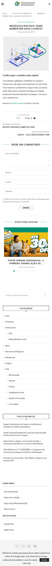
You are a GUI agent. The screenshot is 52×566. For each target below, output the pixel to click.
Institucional (10, 328)
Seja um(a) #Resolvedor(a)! (15, 503)
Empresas (9, 322)
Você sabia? (14, 404)
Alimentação (14, 375)
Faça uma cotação (11, 497)
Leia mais (27, 563)
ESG (10, 333)
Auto (7, 316)
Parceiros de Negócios (22, 13)
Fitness (12, 387)
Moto (7, 346)
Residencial (10, 357)
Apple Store (9, 530)
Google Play (9, 524)
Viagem (8, 363)
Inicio (5, 13)
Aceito (44, 560)
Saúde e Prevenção (17, 398)
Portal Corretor (17, 103)
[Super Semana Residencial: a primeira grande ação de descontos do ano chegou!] (26, 242)
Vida (7, 369)
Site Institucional (11, 492)
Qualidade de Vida (16, 392)
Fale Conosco (9, 509)
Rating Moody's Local (17, 339)
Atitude (12, 381)
